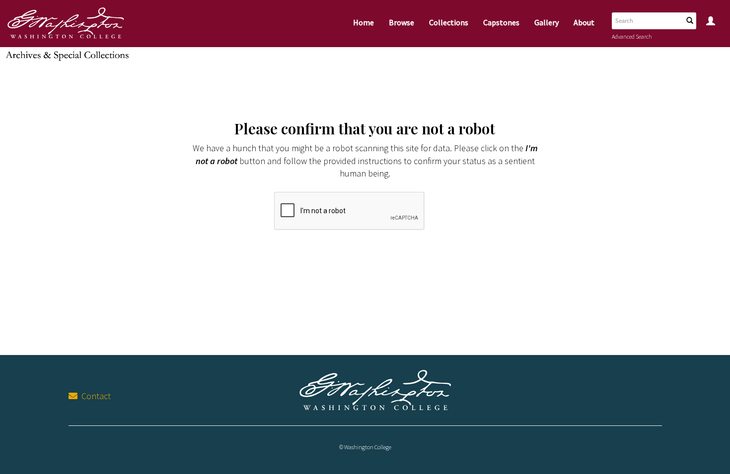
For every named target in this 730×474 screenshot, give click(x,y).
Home (363, 22)
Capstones (501, 22)
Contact (94, 396)
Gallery (546, 22)
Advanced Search (632, 36)
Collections (448, 22)
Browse (401, 22)
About (584, 22)
